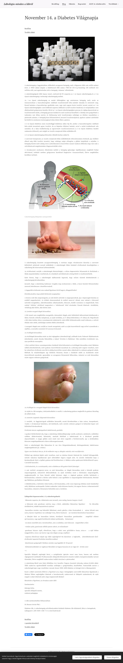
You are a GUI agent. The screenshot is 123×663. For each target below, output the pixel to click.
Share (29, 634)
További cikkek (30, 32)
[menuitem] (56, 4)
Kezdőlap (28, 28)
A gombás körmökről (32, 623)
